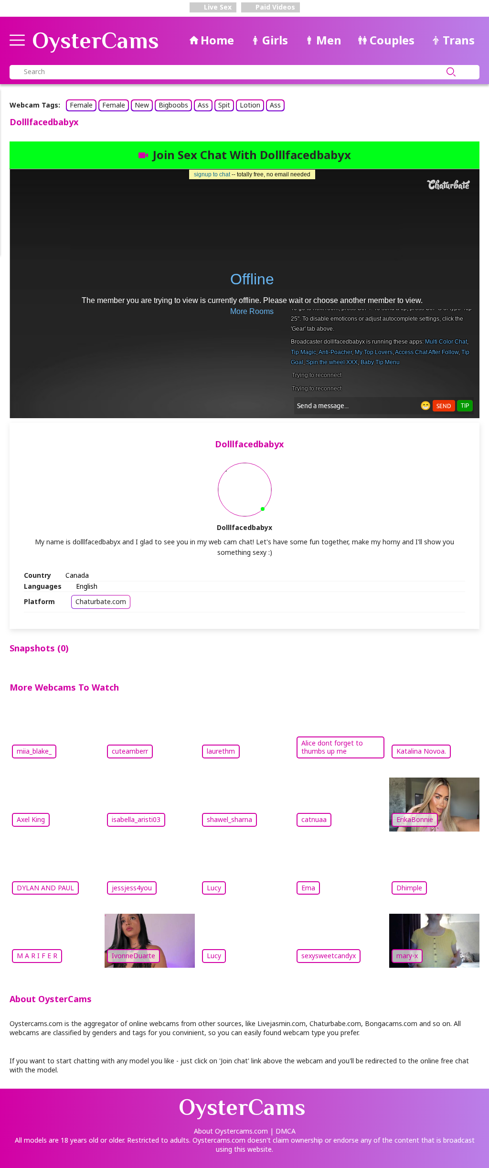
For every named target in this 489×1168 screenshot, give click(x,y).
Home (217, 40)
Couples (392, 40)
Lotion (250, 104)
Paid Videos (274, 6)
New (142, 104)
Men (328, 40)
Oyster (95, 41)
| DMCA (283, 1131)
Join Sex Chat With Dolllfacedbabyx (252, 154)
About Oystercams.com (231, 1131)
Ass (203, 104)
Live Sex (217, 6)
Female (81, 104)
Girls (275, 40)
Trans (459, 40)
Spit (224, 104)
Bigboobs (173, 104)
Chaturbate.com (100, 601)
